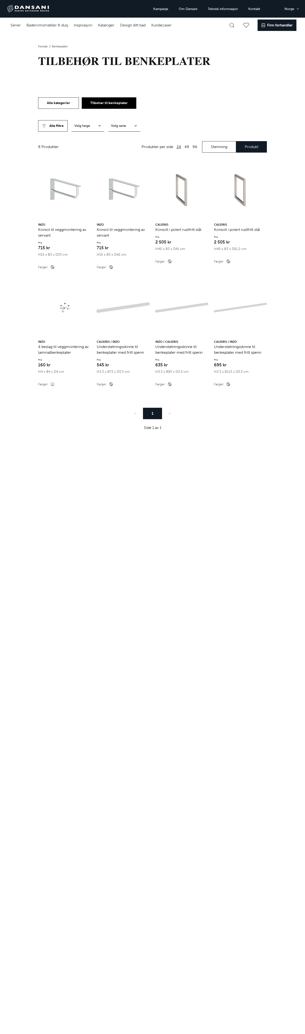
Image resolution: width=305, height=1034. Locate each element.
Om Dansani (188, 9)
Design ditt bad (133, 25)
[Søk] (232, 25)
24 (179, 146)
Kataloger (106, 25)
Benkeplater (60, 46)
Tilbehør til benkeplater (109, 103)
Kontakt (254, 9)
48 (186, 146)
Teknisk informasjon (223, 9)
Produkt (251, 146)
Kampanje (160, 9)
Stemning (219, 146)
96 (195, 146)
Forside (43, 46)
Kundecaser (161, 25)
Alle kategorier (58, 103)
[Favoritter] (246, 25)
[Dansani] (28, 9)
